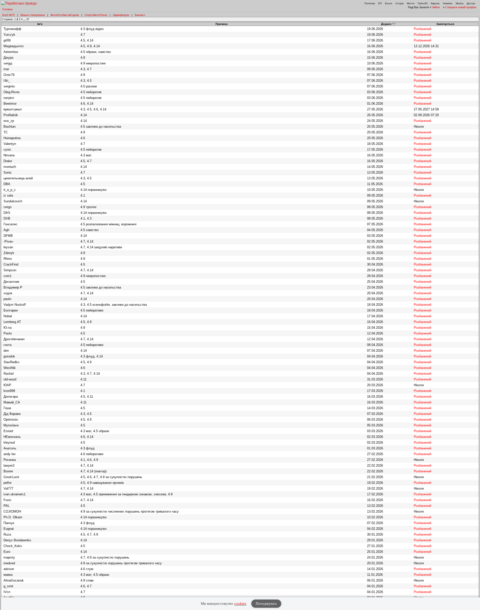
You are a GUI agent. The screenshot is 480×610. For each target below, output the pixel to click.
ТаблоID (423, 3)
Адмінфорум (121, 14)
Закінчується (445, 23)
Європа (435, 3)
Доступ (471, 3)
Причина (222, 23)
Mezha (460, 3)
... (24, 19)
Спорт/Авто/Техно (95, 14)
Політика (369, 3)
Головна (7, 9)
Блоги (388, 3)
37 (27, 19)
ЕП (380, 3)
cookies (240, 604)
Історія (400, 3)
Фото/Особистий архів (64, 14)
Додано (386, 23)
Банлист (140, 14)
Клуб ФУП (8, 14)
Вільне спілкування (32, 14)
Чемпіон (447, 3)
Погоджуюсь (266, 604)
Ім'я (39, 23)
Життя (410, 3)
